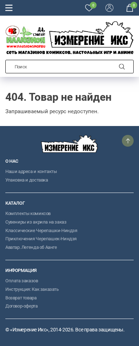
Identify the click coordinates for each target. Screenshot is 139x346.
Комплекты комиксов (28, 213)
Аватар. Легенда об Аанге (31, 247)
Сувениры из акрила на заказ (35, 222)
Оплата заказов (21, 280)
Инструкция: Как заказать (32, 289)
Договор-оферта (21, 306)
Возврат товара (21, 297)
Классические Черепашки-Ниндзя (41, 230)
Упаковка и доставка (26, 180)
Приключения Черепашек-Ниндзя (41, 238)
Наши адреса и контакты (31, 171)
